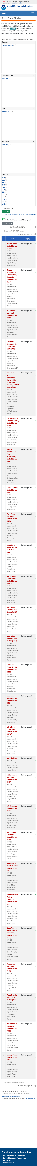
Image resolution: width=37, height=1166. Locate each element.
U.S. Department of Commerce (14, 1156)
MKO (3, 204)
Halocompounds (7, 45)
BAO (3, 180)
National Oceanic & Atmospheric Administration (13, 1159)
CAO (3, 185)
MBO (3, 202)
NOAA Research (8, 1163)
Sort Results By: (15, 227)
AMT (3, 178)
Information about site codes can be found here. (19, 214)
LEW (3, 199)
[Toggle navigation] (32, 13)
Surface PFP (6, 111)
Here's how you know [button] (17, 3)
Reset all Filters (8, 223)
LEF (3, 197)
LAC (3, 194)
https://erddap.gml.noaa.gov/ (10, 1096)
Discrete (5, 145)
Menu (4, 13)
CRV (3, 187)
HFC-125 (5, 78)
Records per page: (24, 234)
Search (7, 212)
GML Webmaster (29, 1098)
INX (3, 192)
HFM (3, 190)
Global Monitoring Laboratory (20, 6)
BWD (3, 182)
